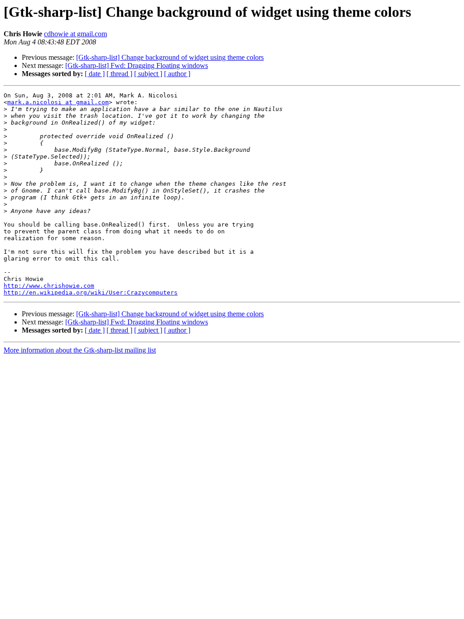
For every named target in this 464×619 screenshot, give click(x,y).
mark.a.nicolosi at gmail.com (58, 102)
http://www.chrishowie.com (49, 285)
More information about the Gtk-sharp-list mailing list (80, 350)
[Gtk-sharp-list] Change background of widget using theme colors (170, 57)
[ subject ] (148, 73)
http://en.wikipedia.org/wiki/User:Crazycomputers (91, 292)
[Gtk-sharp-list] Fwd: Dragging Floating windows (136, 65)
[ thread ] (119, 73)
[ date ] (95, 73)
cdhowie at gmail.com (75, 34)
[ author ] (177, 73)
